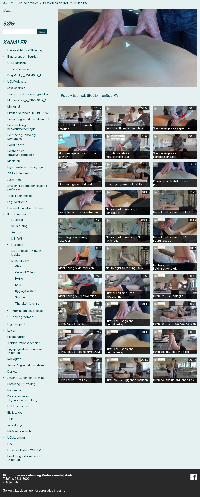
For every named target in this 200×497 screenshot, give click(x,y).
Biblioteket (14, 412)
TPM (10, 419)
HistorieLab (14, 390)
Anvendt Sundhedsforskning (26, 378)
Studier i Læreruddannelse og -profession (28, 187)
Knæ (18, 285)
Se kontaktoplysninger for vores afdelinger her (34, 490)
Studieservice (16, 88)
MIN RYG (16, 238)
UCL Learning (16, 437)
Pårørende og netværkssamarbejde (21, 127)
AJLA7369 (14, 179)
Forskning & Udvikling (21, 384)
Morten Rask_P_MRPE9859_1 (26, 100)
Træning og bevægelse (27, 311)
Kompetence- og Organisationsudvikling (22, 398)
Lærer (11, 330)
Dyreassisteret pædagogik (25, 167)
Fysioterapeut (16, 214)
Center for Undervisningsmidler (27, 94)
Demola (12, 371)
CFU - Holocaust (18, 173)
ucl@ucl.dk (10, 482)
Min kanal (13, 106)
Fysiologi (17, 245)
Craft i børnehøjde (19, 196)
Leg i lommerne (17, 202)
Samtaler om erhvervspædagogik (20, 152)
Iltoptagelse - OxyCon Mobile (26, 252)
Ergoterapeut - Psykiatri (23, 56)
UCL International (18, 406)
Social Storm (15, 145)
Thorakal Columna (27, 303)
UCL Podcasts (16, 81)
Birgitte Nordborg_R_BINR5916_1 (28, 113)
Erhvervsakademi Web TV (24, 450)
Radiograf (14, 359)
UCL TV (8, 3)
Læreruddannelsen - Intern (25, 208)
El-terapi (17, 220)
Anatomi (16, 232)
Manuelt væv (20, 261)
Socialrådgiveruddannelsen (25, 365)
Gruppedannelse (18, 69)
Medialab (13, 161)
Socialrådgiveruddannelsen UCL (28, 119)
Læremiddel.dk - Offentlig (24, 50)
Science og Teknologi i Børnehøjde (22, 136)
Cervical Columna (26, 272)
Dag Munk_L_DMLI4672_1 (24, 75)
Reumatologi (19, 226)
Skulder (20, 297)
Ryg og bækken (28, 3)
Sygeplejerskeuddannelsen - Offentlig (26, 351)
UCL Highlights (17, 63)
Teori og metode (22, 317)
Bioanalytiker (16, 337)
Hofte (19, 278)
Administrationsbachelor (23, 343)
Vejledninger (15, 425)
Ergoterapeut (16, 324)
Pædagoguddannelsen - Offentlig (23, 458)
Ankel (19, 266)
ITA (9, 444)
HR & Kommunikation (20, 431)
